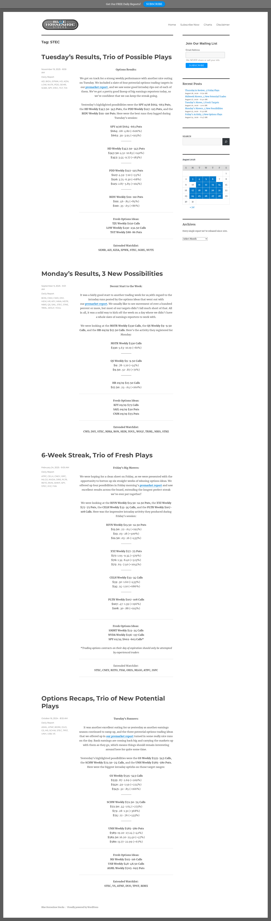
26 (206, 196)
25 (199, 196)
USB (49, 733)
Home (172, 24)
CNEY (57, 476)
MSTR (65, 301)
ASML (44, 727)
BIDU (48, 81)
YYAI (54, 486)
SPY (50, 88)
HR (48, 301)
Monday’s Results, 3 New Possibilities (102, 273)
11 (199, 184)
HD (61, 81)
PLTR (64, 479)
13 (213, 184)
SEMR (63, 84)
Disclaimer (223, 24)
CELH (50, 476)
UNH (43, 733)
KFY (53, 301)
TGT (61, 88)
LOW (44, 84)
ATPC (44, 476)
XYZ (49, 486)
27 (213, 196)
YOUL (58, 308)
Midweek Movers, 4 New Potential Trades (205, 96)
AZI (43, 81)
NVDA (52, 479)
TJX (65, 88)
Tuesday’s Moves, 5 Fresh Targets (202, 102)
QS (49, 304)
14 (219, 184)
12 (206, 184)
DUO (64, 727)
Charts (208, 24)
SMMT (57, 483)
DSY (62, 298)
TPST (65, 730)
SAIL (53, 304)
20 (212, 190)
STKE (65, 304)
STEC (55, 88)
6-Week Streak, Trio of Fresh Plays (97, 455)
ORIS (58, 479)
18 (199, 190)
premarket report (96, 87)
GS (42, 730)
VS (54, 733)
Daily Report (47, 77)
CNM (49, 298)
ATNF (51, 727)
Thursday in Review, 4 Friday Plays (202, 90)
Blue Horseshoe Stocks (52, 907)
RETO (44, 483)
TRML (44, 308)
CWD (56, 298)
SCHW (52, 730)
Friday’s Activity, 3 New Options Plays (203, 114)
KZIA (66, 81)
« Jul (192, 207)
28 (219, 196)
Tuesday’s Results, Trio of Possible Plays (106, 57)
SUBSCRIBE (154, 4)
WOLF (51, 308)
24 (192, 196)
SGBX (44, 88)
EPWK (55, 81)
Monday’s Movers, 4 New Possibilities (204, 108)
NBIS (44, 304)
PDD (56, 84)
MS (46, 730)
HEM (43, 301)
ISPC (63, 476)
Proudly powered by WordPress (82, 907)
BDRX (58, 727)
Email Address (193, 50)
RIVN (50, 483)
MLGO (44, 479)
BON (43, 298)
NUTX (50, 84)
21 (219, 190)
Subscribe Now (189, 24)
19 (206, 190)
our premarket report (119, 736)
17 (193, 190)
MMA (58, 301)
